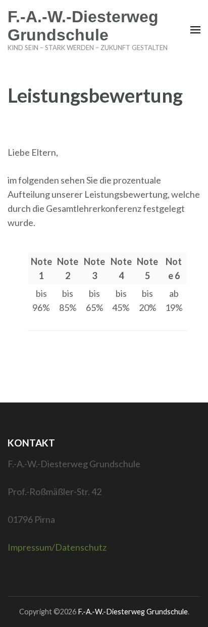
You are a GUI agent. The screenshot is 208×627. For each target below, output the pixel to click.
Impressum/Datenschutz (57, 547)
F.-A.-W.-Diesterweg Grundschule (83, 26)
